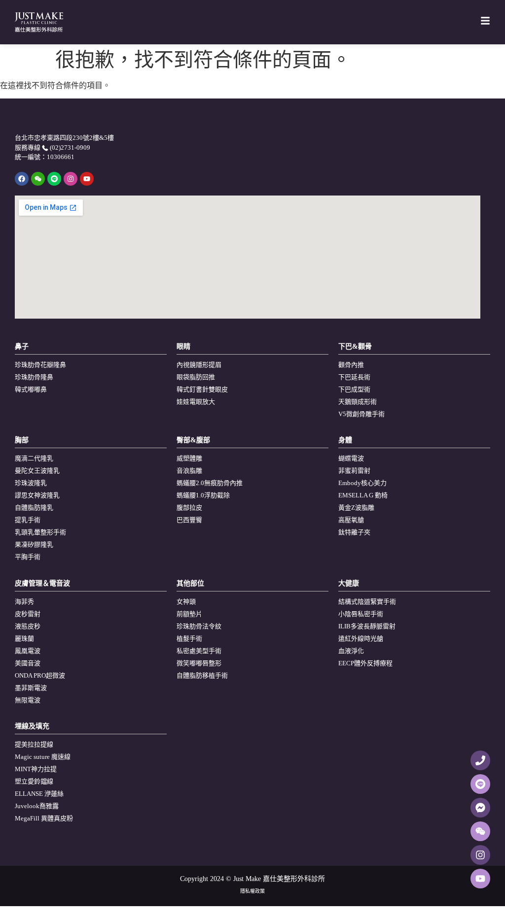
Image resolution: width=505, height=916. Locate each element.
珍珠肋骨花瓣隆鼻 (40, 364)
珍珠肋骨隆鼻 (34, 377)
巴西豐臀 (189, 519)
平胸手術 (27, 556)
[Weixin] (38, 179)
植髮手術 (189, 638)
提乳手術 (27, 519)
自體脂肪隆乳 (34, 507)
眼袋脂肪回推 (196, 377)
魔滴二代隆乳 (34, 458)
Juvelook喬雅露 (37, 806)
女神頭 (186, 601)
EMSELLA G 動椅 (363, 495)
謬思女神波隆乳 (37, 495)
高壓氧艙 (351, 519)
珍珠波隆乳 (31, 483)
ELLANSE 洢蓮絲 (39, 793)
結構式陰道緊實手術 (367, 601)
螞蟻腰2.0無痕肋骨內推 (210, 483)
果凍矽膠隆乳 (34, 544)
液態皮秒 (27, 626)
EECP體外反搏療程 (365, 663)
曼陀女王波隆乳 (37, 470)
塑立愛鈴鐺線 (34, 781)
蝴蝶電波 (351, 458)
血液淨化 (351, 650)
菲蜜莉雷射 (354, 470)
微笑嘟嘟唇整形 (199, 663)
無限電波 (27, 700)
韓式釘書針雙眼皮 (202, 389)
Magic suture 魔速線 (43, 756)
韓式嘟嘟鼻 (31, 389)
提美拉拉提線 (34, 744)
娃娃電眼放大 (196, 401)
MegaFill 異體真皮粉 (44, 818)
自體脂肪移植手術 (202, 675)
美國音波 (27, 663)
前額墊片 (189, 614)
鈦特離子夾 (354, 532)
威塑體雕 (189, 458)
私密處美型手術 (199, 650)
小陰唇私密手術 (360, 614)
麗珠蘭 (24, 638)
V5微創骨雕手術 (361, 414)
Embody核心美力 (362, 483)
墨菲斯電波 (31, 687)
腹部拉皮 (189, 507)
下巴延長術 (354, 377)
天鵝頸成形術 (357, 401)
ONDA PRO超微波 (40, 675)
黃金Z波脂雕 (356, 507)
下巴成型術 (354, 389)
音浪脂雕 (189, 470)
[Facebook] (22, 179)
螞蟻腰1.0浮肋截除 (203, 495)
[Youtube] (87, 179)
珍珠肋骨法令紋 (199, 626)
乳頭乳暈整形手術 (40, 532)
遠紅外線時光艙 (360, 638)
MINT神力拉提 (36, 769)
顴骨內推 (351, 364)
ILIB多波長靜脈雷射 (367, 626)
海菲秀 (24, 601)
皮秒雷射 (27, 614)
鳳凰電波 (27, 650)
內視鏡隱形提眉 (199, 364)
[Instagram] (70, 179)
